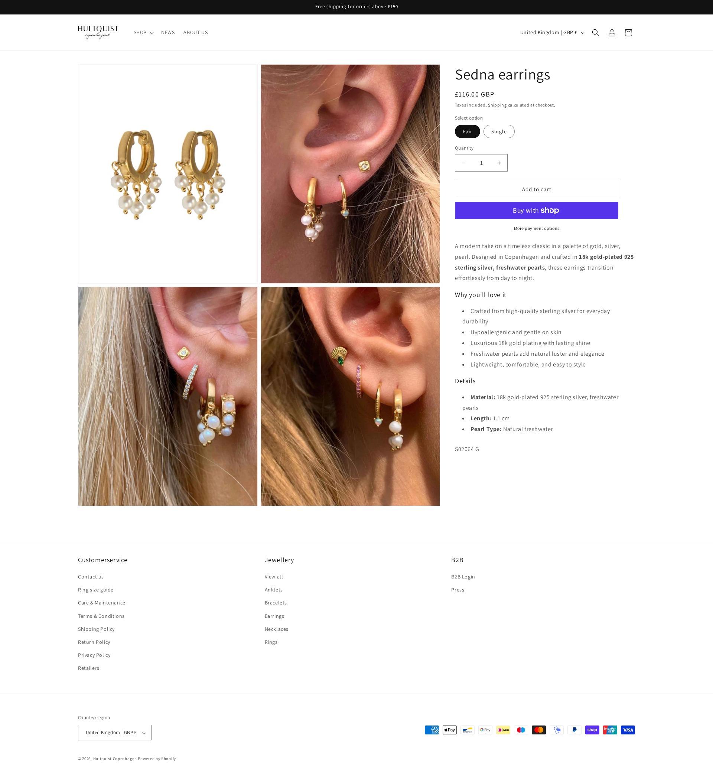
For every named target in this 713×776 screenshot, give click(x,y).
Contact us (91, 577)
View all (274, 577)
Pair (467, 131)
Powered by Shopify (157, 759)
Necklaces (277, 629)
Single (499, 131)
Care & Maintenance (102, 603)
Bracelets (276, 603)
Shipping (497, 105)
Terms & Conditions (101, 616)
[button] (143, 32)
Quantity (464, 148)
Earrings (274, 616)
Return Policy (94, 642)
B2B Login (463, 577)
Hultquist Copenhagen (115, 759)
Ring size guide (96, 590)
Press (457, 590)
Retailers (88, 668)
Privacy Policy (94, 655)
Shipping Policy (96, 629)
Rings (271, 642)
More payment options (537, 228)
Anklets (274, 590)
